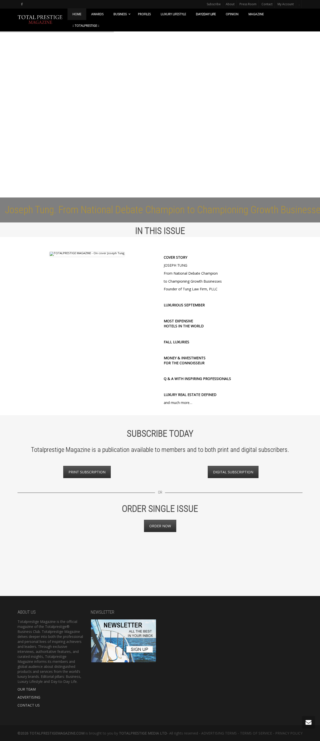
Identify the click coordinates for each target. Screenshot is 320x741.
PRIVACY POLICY (288, 733)
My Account (286, 4)
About (230, 4)
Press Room (248, 4)
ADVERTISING (29, 697)
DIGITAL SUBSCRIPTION (233, 472)
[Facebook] (22, 4)
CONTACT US (29, 705)
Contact (267, 4)
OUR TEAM (27, 689)
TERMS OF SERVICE (256, 733)
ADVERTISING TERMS (219, 733)
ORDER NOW (160, 526)
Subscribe (214, 4)
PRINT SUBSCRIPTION (87, 472)
